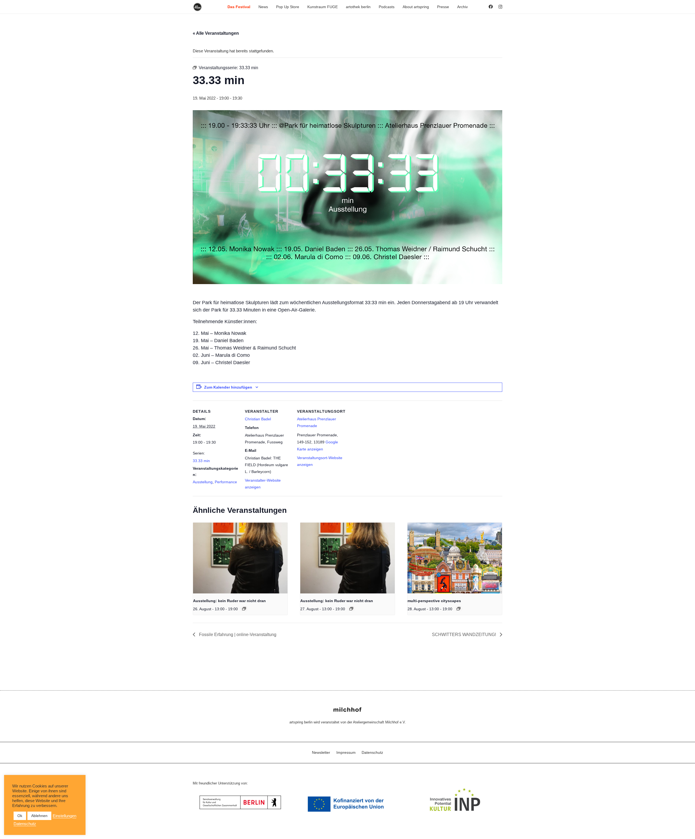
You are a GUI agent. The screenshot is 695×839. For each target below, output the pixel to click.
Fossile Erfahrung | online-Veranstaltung (237, 634)
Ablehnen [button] (39, 815)
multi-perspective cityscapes (434, 601)
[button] (252, 7)
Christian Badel (258, 419)
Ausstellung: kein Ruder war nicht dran (229, 601)
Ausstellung (203, 482)
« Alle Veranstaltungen (216, 33)
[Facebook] (491, 7)
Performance (226, 482)
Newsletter (321, 752)
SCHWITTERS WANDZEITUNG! (464, 634)
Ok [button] (19, 815)
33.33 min (201, 461)
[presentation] (240, 558)
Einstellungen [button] (64, 816)
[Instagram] (500, 7)
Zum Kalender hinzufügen (228, 387)
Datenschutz (372, 752)
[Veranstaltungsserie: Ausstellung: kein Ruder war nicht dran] (244, 608)
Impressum (346, 752)
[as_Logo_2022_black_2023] (197, 7)
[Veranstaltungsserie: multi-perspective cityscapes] (458, 608)
